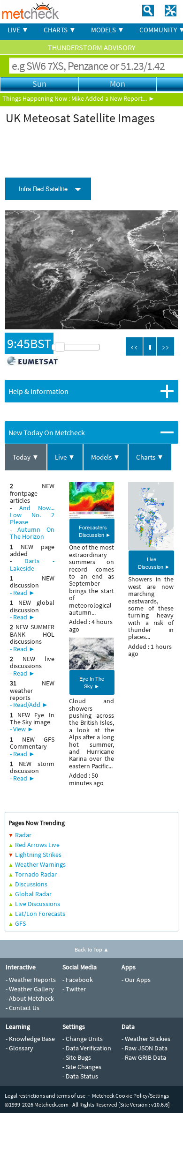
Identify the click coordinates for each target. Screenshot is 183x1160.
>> (165, 346)
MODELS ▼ (107, 29)
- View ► (22, 729)
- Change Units (82, 1038)
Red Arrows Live (37, 844)
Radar (23, 835)
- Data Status (80, 1076)
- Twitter (74, 989)
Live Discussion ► (154, 562)
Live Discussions (37, 904)
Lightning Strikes (38, 854)
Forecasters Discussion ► (95, 530)
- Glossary (19, 1048)
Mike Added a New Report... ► (113, 98)
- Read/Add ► (29, 704)
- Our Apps (136, 979)
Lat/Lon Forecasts (40, 913)
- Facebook (77, 979)
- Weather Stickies (146, 1038)
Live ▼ (65, 457)
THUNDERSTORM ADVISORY (92, 47)
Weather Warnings (40, 864)
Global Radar (33, 894)
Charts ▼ (150, 457)
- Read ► (22, 592)
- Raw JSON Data (145, 1048)
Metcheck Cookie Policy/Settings (130, 1095)
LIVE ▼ (18, 29)
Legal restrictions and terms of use (45, 1095)
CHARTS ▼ (60, 29)
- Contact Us (22, 1008)
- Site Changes (81, 1067)
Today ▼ (26, 457)
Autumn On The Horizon (32, 533)
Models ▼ (105, 457)
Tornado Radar (36, 874)
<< (134, 346)
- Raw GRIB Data (144, 1057)
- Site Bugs (76, 1057)
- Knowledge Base (30, 1038)
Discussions (31, 884)
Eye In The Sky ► (91, 682)
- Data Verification (86, 1048)
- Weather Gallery (30, 989)
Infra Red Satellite (43, 188)
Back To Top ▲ (92, 949)
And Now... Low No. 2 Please (32, 515)
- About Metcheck (30, 998)
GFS (20, 923)
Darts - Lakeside (32, 564)
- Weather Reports (31, 979)
